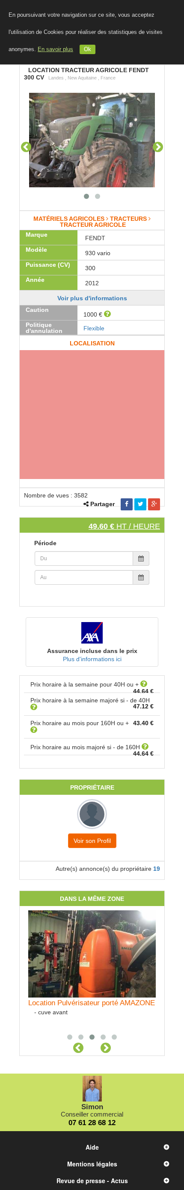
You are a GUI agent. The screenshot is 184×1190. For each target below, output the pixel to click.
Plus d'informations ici (92, 659)
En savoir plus (55, 49)
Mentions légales (92, 1163)
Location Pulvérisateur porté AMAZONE (91, 1003)
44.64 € (143, 691)
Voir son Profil (92, 840)
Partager (102, 504)
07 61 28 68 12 (92, 1123)
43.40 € (143, 723)
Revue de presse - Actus (92, 1180)
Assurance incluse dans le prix (92, 651)
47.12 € (143, 706)
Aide (92, 1147)
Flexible (93, 328)
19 (156, 868)
